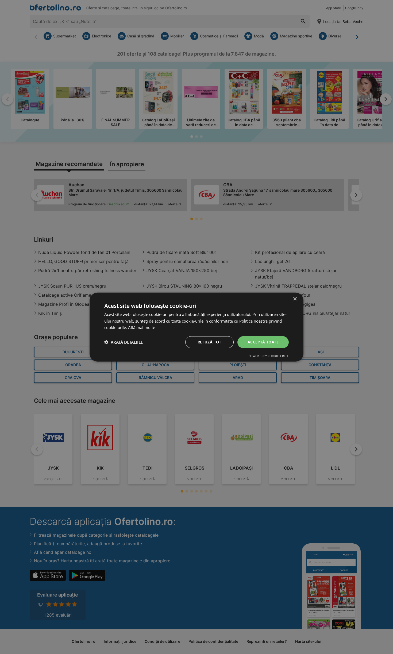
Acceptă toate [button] (263, 342)
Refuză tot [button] (209, 342)
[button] (123, 342)
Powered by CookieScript (268, 356)
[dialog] (196, 326)
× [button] (295, 299)
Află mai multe (141, 327)
